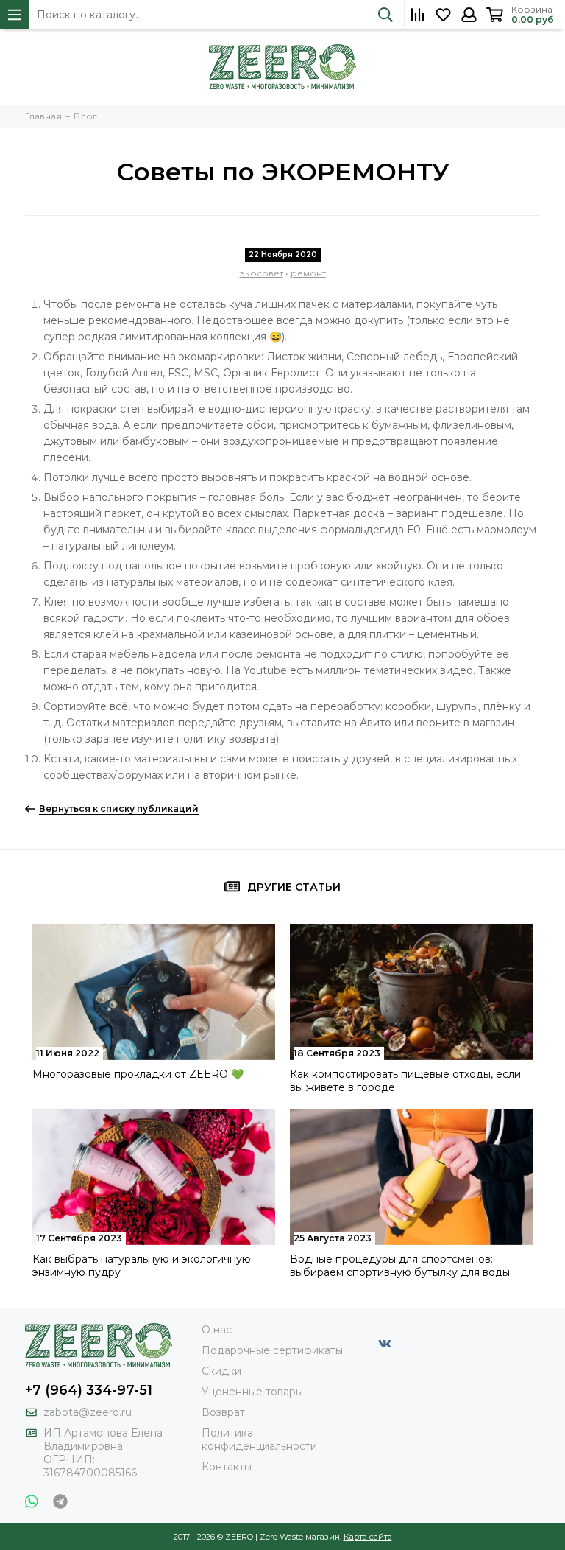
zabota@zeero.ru (87, 1412)
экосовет (261, 272)
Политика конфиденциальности (259, 1439)
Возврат (223, 1412)
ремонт (308, 272)
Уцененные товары (252, 1391)
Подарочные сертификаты (272, 1350)
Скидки (221, 1371)
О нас (217, 1329)
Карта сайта (368, 1537)
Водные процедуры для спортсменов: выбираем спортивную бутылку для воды (400, 1265)
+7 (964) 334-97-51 (88, 1390)
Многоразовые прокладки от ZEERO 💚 (138, 1074)
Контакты (227, 1466)
